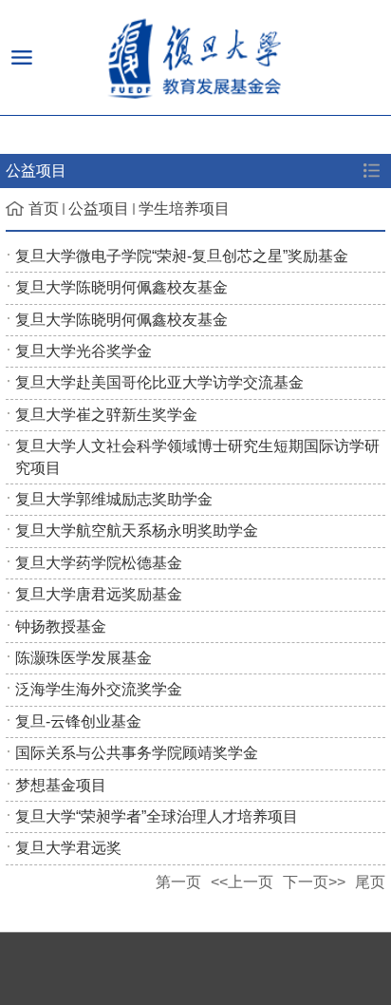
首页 (43, 208)
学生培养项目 (184, 208)
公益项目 (98, 208)
